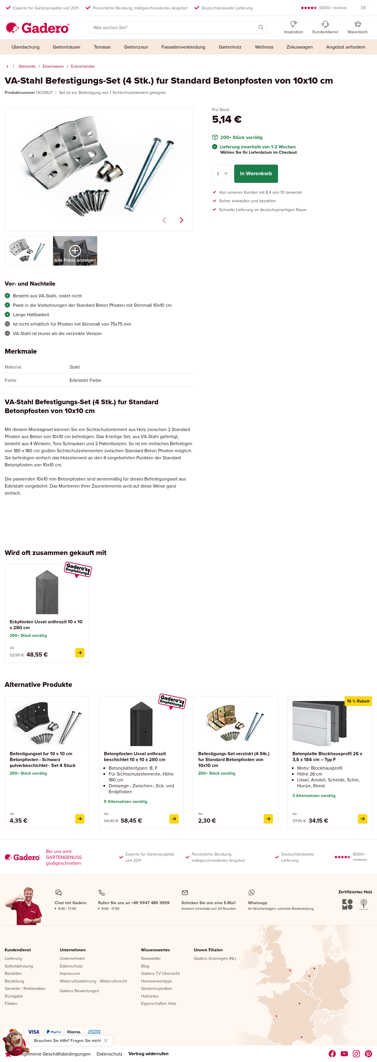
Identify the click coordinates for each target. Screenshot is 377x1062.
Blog (145, 966)
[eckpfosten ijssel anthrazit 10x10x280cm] (80, 652)
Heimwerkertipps (156, 981)
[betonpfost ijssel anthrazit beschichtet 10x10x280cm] (174, 819)
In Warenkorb (256, 173)
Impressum (70, 973)
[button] (252, 26)
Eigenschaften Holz (158, 1003)
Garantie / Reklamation (25, 988)
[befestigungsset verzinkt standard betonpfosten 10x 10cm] (268, 819)
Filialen (11, 1003)
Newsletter (151, 958)
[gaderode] (368, 1053)
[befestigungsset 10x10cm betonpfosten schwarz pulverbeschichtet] (80, 819)
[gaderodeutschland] (332, 1053)
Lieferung (13, 958)
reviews (333, 8)
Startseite (27, 66)
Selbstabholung (19, 966)
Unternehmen (73, 950)
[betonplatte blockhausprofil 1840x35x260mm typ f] (362, 819)
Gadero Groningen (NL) (215, 958)
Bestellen (13, 973)
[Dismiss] (105, 1040)
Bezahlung (14, 981)
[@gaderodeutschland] (344, 1053)
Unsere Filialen (208, 950)
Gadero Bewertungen (79, 991)
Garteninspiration (156, 988)
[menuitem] (25, 46)
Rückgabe (14, 996)
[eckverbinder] (7, 66)
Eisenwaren (53, 66)
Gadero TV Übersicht (160, 973)
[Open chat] (16, 1045)
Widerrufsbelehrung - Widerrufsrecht (93, 981)
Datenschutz (71, 966)
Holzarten (150, 996)
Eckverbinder (83, 66)
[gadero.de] (356, 1053)
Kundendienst (18, 950)
